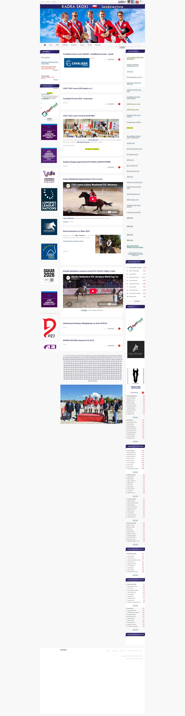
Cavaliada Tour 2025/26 (134, 122)
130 (107, 361)
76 (119, 357)
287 (109, 373)
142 (76, 363)
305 (91, 375)
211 (114, 367)
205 (100, 367)
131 (109, 361)
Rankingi (65, 45)
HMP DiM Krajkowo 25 (133, 194)
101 (101, 359)
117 (78, 361)
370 (121, 379)
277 (87, 373)
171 (82, 365)
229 (96, 369)
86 (76, 359)
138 (67, 363)
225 (87, 369)
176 (94, 365)
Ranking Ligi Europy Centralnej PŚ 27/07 (133, 65)
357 (91, 379)
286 (107, 373)
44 (68, 357)
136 (121, 361)
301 (82, 375)
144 (80, 363)
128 (103, 361)
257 (100, 371)
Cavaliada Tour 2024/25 (134, 212)
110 (121, 359)
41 (63, 357)
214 (121, 367)
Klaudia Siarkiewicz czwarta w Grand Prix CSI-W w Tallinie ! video (89, 271)
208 (107, 367)
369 (118, 379)
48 (74, 357)
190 (67, 367)
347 (69, 379)
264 (116, 371)
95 (90, 359)
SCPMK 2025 (131, 143)
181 (105, 365)
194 (76, 367)
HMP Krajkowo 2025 (133, 199)
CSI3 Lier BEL (45, 76)
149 (91, 363)
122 (89, 361)
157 (109, 363)
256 (98, 371)
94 (89, 359)
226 (89, 369)
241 (64, 371)
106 (112, 359)
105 (110, 359)
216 (67, 369)
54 (84, 357)
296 (71, 375)
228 (94, 369)
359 (96, 379)
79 (65, 359)
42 (65, 357)
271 (73, 373)
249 (82, 371)
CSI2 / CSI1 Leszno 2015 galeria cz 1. (78, 88)
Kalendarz (74, 45)
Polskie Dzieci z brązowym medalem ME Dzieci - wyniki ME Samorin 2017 (135, 254)
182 (107, 365)
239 (118, 369)
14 (79, 355)
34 (111, 355)
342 (116, 377)
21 (90, 355)
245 (73, 371)
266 (121, 371)
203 (96, 367)
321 (69, 377)
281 (96, 373)
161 (118, 363)
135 (118, 361)
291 (118, 373)
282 (98, 373)
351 (78, 379)
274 (80, 373)
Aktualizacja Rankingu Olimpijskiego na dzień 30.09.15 (85, 323)
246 (76, 371)
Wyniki (90, 45)
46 (71, 357)
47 (73, 357)
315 (114, 375)
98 (95, 359)
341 (114, 377)
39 (119, 355)
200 (89, 367)
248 (80, 371)
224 (85, 369)
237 (114, 369)
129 (105, 361)
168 (76, 365)
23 (93, 355)
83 (71, 359)
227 (91, 369)
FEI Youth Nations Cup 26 (134, 77)
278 (89, 373)
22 (92, 355)
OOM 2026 (130, 71)
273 (78, 373)
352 (80, 379)
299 (78, 375)
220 (76, 369)
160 (116, 363)
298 (76, 375)
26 (98, 355)
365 (109, 379)
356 (89, 379)
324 (76, 377)
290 (116, 373)
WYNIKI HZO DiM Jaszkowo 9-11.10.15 (78, 340)
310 (103, 375)
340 (112, 377)
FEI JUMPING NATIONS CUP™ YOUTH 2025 (134, 136)
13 (77, 355)
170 (80, 365)
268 (67, 373)
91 (84, 359)
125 (96, 361)
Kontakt (48, 1)
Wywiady (98, 45)
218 (71, 369)
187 (118, 365)
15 (81, 355)
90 (82, 359)
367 (114, 379)
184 (112, 365)
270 (71, 373)
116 (76, 361)
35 (113, 355)
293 (64, 375)
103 (106, 359)
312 (107, 375)
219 (73, 369)
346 (67, 379)
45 (70, 357)
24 (95, 355)
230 (98, 369)
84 (73, 359)
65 (102, 357)
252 (89, 371)
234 (107, 369)
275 (82, 373)
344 (121, 377)
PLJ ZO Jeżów (45, 94)
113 (69, 361)
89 (81, 359)
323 (73, 377)
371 (89, 381)
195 (78, 367)
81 (68, 359)
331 (91, 377)
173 (87, 365)
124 (94, 361)
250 (85, 371)
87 (77, 359)
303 (87, 375)
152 (98, 363)
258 (103, 371)
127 (100, 361)
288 (112, 373)
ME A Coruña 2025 (132, 165)
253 (91, 371)
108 (117, 359)
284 (103, 373)
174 (89, 365)
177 (96, 365)
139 (69, 363)
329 (87, 377)
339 (109, 377)
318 (121, 375)
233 (105, 369)
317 (118, 375)
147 (87, 363)
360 (98, 379)
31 (106, 355)
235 (109, 369)
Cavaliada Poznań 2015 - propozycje (77, 99)
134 (116, 361)
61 (95, 357)
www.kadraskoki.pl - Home (134, 651)
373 (94, 381)
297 (73, 375)
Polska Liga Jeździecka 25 (134, 182)
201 (91, 367)
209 (109, 367)
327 (82, 377)
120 (85, 361)
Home (51, 45)
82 (69, 359)
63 (99, 357)
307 (96, 375)
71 (111, 357)
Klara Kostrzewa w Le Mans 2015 (76, 231)
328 (85, 377)
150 (94, 363)
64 (100, 357)
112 (67, 361)
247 (78, 371)
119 (82, 361)
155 (105, 363)
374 (96, 381)
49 (76, 357)
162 (121, 363)
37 (116, 355)
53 (83, 357)
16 (82, 355)
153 (100, 363)
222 (80, 369)
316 (116, 375)
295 (69, 375)
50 (78, 357)
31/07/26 (137, 301)
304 (89, 375)
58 (91, 357)
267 (64, 373)
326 (80, 377)
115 (73, 361)
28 (101, 355)
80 (66, 359)
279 (91, 373)
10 (73, 355)
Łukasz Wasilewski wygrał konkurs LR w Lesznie (82, 179)
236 (112, 369)
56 (87, 357)
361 (100, 379)
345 (64, 379)
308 (98, 375)
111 (64, 361)
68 (107, 357)
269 (69, 373)
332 (94, 377)
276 (85, 373)
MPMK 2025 (130, 160)
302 (85, 375)
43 (66, 357)
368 (116, 379)
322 (71, 377)
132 (112, 361)
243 (69, 371)
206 (103, 367)
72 (113, 357)
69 (108, 357)
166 (71, 365)
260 (107, 371)
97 (93, 359)
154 (103, 363)
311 (105, 375)
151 (96, 363)
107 (115, 359)
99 (97, 359)
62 (97, 357)
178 (98, 365)
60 (94, 357)
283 (100, 373)
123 (91, 361)
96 (92, 359)
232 (103, 369)
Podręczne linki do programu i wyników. (73, 241)
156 (107, 363)
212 (116, 367)
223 (82, 369)
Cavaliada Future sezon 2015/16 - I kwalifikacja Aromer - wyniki (88, 54)
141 (73, 363)
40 (121, 355)
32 (108, 355)
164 (67, 365)
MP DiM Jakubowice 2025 (134, 149)
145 (82, 363)
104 (108, 359)
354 (85, 379)
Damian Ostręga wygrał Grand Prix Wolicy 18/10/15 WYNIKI (87, 162)
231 (100, 369)
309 (100, 375)
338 (107, 377)
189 (64, 367)
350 (76, 379)
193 (73, 367)
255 (96, 371)
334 (98, 377)
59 (92, 357)
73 (115, 357)
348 (71, 379)
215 (64, 369)
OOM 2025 (130, 177)
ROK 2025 (130, 128)
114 (71, 361)
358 (94, 379)
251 (87, 371)
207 (105, 367)
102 (103, 359)
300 (80, 375)
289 (114, 373)
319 (64, 377)
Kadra (57, 45)
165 (69, 365)
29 (103, 355)
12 (76, 355)
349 (73, 379)
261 (109, 371)
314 (112, 375)
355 (87, 379)
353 (82, 379)
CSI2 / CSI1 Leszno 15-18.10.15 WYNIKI (79, 116)
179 (100, 365)
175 (91, 365)
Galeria (82, 45)
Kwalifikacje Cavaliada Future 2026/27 (133, 97)
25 (97, 355)
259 (105, 371)
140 (71, 363)
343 (118, 377)
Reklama (54, 1)
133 (114, 361)
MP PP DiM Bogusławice (48, 85)
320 (67, 377)
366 (112, 379)
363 (105, 379)
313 (109, 375)
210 (112, 367)
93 (87, 359)
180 (103, 365)
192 (71, 367)
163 (64, 365)
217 (69, 369)
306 (94, 375)
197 (82, 367)
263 (114, 371)
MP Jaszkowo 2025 (132, 154)
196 (80, 367)
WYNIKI (50, 93)
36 (114, 355)
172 (85, 365)
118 (80, 361)
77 (121, 357)
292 (121, 373)
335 (100, 377)
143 (78, 363)
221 (78, 369)
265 (118, 371)
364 (107, 379)
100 (99, 359)
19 (87, 355)
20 (89, 355)
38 (118, 355)
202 (94, 367)
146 (85, 363)
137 (64, 363)
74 (116, 357)
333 (96, 377)
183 (109, 365)
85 (74, 359)
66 (103, 357)
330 (89, 377)
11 (74, 355)
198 (85, 367)
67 (105, 357)
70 (110, 357)
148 (89, 363)
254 (94, 371)
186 (116, 365)
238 (116, 369)
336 (103, 377)
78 (63, 359)
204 (98, 367)
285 (105, 373)
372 (91, 381)
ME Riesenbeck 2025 (133, 171)
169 (78, 365)
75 (118, 357)
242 (67, 371)
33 (109, 355)
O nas (42, 1)
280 (94, 373)
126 (98, 361)
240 (121, 369)
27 (100, 355)
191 (69, 367)
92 (85, 359)
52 (81, 357)
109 (119, 359)
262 (112, 371)
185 (114, 365)
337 (105, 377)
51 (79, 357)
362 (103, 379)
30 (105, 355)
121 (87, 361)
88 (79, 359)
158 (112, 363)
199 (87, 367)
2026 (131, 84)
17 (84, 355)
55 (86, 357)
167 (73, 365)
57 (89, 357)
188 (121, 365)
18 (85, 355)
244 (71, 371)
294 (67, 375)
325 (78, 377)
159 (114, 363)
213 (118, 367)
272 (76, 373)
